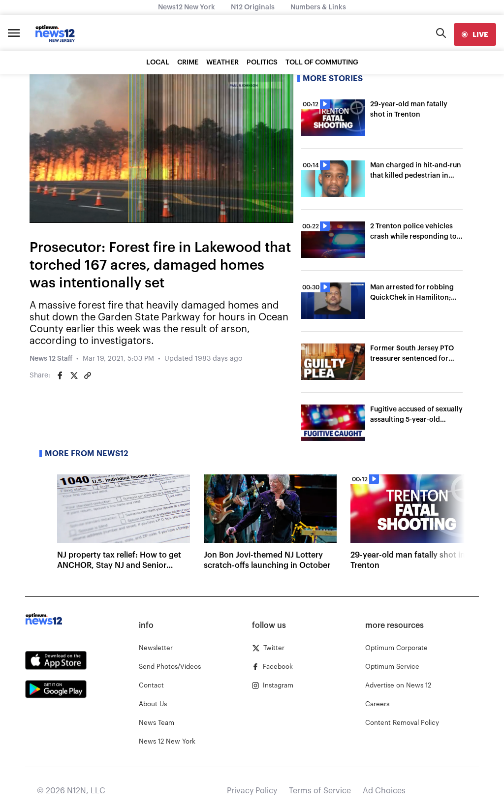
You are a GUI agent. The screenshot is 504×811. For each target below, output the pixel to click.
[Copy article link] (88, 375)
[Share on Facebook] (60, 375)
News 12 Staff (51, 358)
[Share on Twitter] (74, 375)
